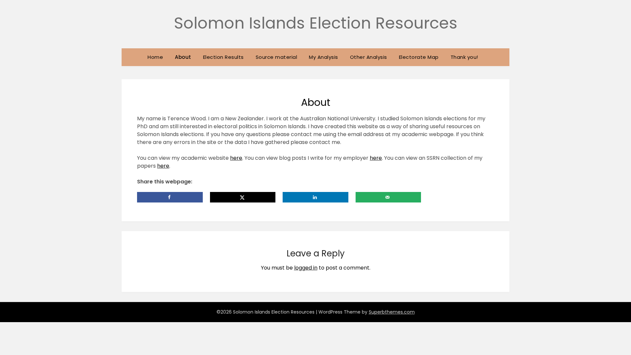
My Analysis (323, 57)
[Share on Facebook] (170, 197)
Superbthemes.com (392, 312)
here (236, 158)
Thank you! (464, 57)
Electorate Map (419, 57)
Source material (276, 57)
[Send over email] (388, 197)
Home (155, 57)
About (183, 57)
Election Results (223, 57)
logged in (305, 268)
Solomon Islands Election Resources (315, 23)
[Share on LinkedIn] (315, 197)
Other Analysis (368, 57)
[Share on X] (243, 197)
